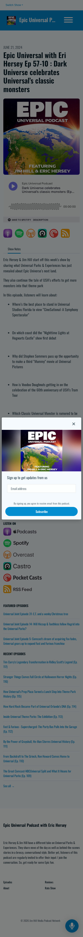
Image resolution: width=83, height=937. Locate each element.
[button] (73, 423)
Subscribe (42, 511)
